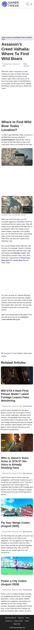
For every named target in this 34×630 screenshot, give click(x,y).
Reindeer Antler (20, 253)
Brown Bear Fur (19, 260)
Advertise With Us (10, 618)
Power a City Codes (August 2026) (14, 582)
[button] (27, 4)
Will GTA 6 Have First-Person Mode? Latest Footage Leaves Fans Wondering (15, 395)
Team (27, 618)
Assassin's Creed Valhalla (13, 37)
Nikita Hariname (27, 473)
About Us (21, 618)
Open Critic (17, 624)
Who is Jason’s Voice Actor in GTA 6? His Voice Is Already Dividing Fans (15, 462)
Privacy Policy (18, 621)
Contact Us (8, 621)
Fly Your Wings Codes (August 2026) (15, 524)
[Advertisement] (17, 21)
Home (3, 37)
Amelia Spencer (27, 406)
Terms (27, 621)
